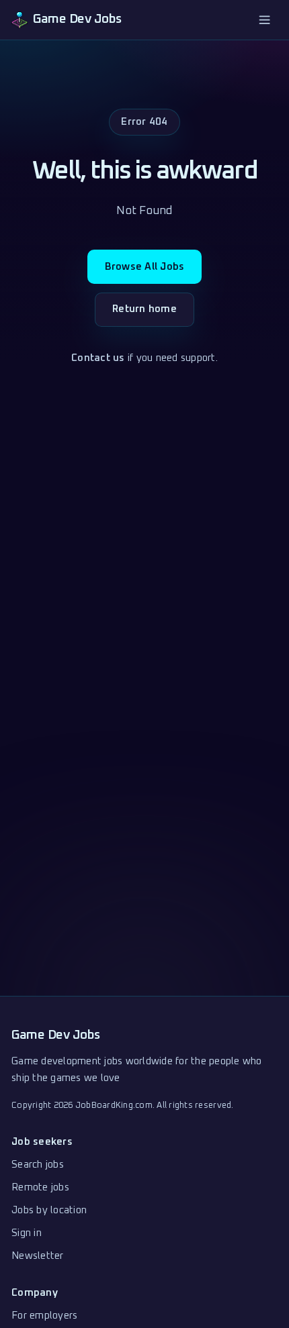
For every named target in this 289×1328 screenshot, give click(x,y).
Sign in (26, 1233)
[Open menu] (265, 19)
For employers (44, 1316)
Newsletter (37, 1256)
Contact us (98, 358)
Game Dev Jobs (55, 1035)
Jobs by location (49, 1210)
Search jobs (37, 1165)
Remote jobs (40, 1187)
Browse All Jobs (145, 267)
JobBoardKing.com (114, 1105)
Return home (144, 309)
